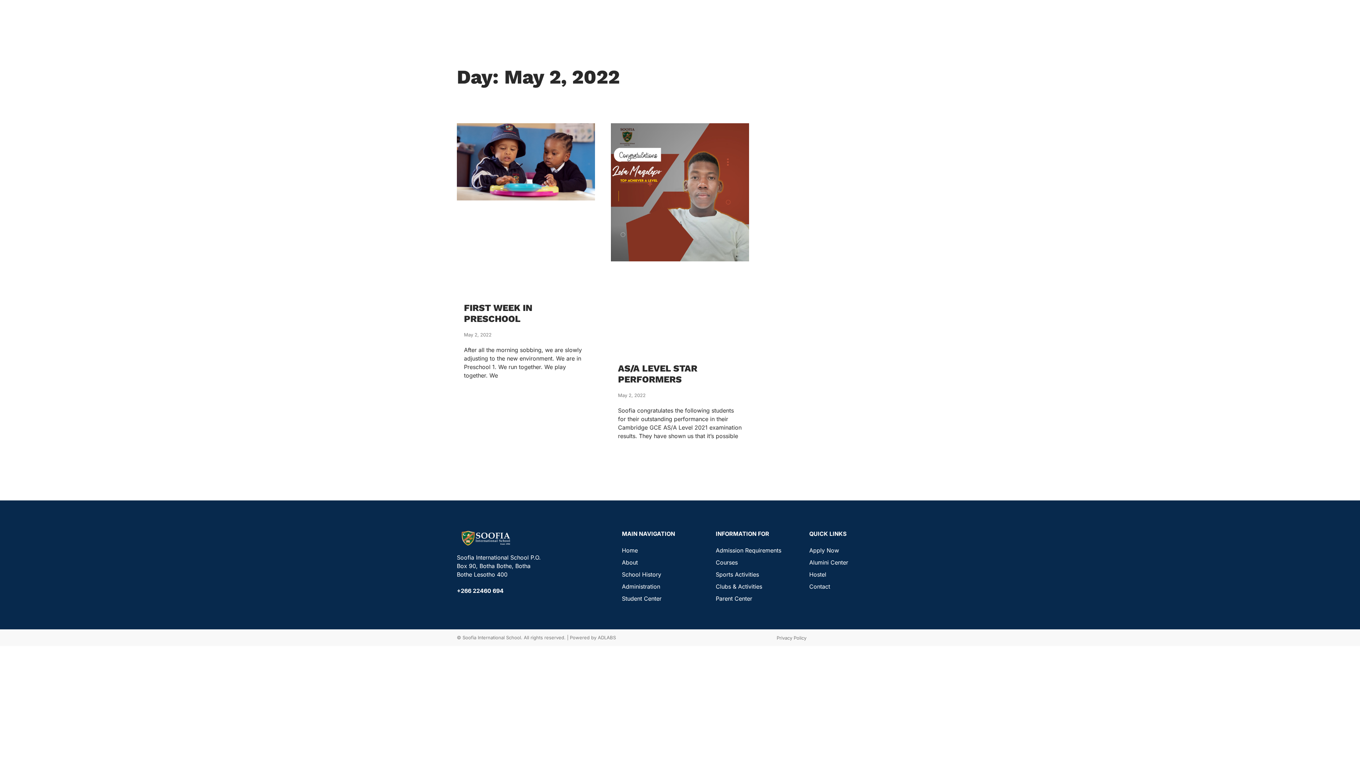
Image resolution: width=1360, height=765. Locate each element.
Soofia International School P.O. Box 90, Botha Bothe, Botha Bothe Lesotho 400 (499, 566)
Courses (727, 562)
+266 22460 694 (480, 590)
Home (630, 550)
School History (641, 574)
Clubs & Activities (739, 586)
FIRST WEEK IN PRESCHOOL (498, 313)
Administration (641, 586)
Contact (819, 586)
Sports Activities (737, 574)
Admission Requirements (748, 550)
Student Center (642, 598)
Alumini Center (828, 562)
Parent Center (734, 598)
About (630, 562)
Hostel (817, 574)
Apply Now (824, 550)
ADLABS (607, 637)
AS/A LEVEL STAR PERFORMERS (657, 374)
